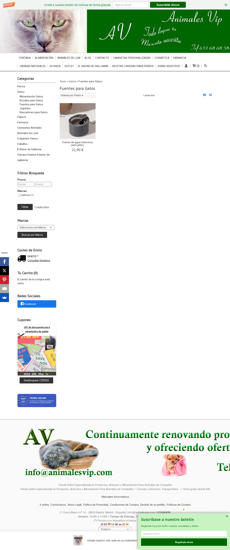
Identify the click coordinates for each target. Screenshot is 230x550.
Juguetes (25, 108)
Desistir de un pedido (152, 504)
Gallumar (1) (27, 195)
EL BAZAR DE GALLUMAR (93, 66)
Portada (25, 57)
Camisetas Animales (29, 127)
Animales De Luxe (27, 133)
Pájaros (21, 117)
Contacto (102, 57)
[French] (105, 525)
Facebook (30, 304)
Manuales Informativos (115, 496)
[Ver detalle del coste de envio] (22, 259)
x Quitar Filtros (42, 207)
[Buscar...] (205, 66)
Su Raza (55, 66)
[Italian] (112, 525)
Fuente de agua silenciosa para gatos (77, 144)
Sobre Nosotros (169, 66)
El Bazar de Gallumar (29, 149)
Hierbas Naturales (33, 66)
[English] (102, 525)
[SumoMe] (4, 297)
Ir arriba (44, 504)
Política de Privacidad (95, 504)
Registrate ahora (184, 542)
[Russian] (120, 525)
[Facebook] (4, 261)
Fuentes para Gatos (31, 104)
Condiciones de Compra (124, 504)
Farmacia (22, 122)
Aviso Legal (74, 504)
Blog (88, 57)
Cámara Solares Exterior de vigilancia (33, 157)
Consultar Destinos (38, 260)
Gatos (20, 91)
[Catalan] (127, 525)
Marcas (22, 191)
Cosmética (162, 57)
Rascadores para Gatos (34, 112)
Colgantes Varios (27, 138)
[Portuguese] (116, 525)
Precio (21, 179)
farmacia (179, 57)
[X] (4, 270)
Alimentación (44, 57)
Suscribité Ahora (168, 5)
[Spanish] (123, 525)
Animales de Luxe (69, 57)
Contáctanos (58, 504)
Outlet (69, 66)
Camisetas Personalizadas (132, 57)
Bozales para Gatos (31, 100)
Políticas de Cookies (179, 504)
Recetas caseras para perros (133, 66)
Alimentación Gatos (31, 96)
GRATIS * (32, 256)
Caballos (22, 144)
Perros (21, 86)
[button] (115, 5)
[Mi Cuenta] (186, 66)
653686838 (163, 512)
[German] (109, 525)
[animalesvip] (115, 31)
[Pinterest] (4, 279)
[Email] (4, 288)
